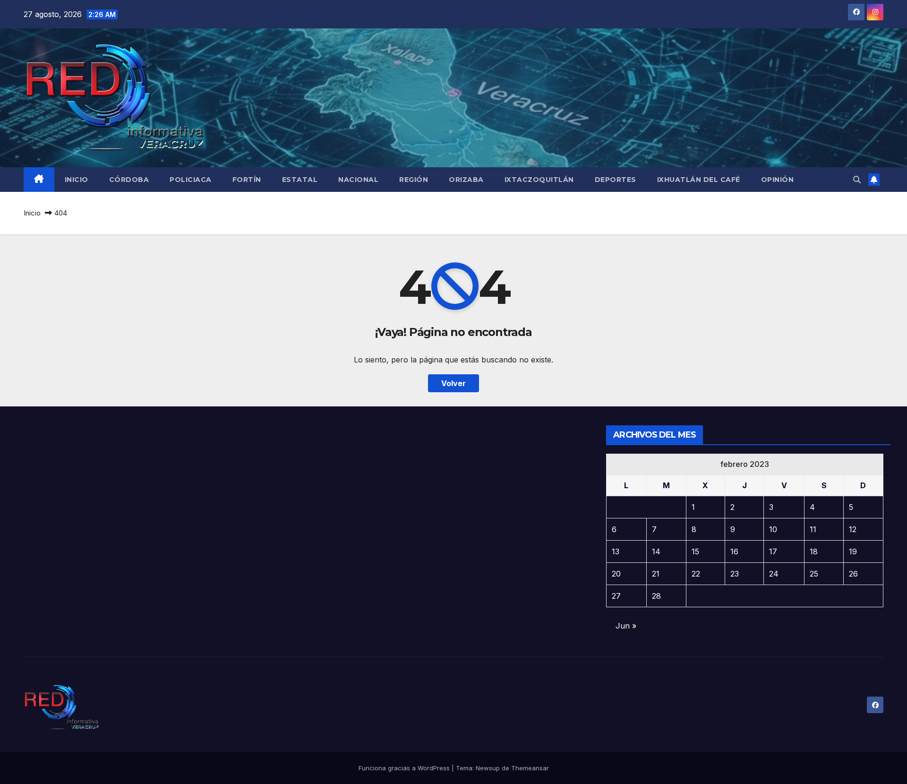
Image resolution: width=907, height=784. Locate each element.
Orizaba (466, 179)
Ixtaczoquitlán (539, 179)
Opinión (777, 179)
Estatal (300, 179)
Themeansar (530, 768)
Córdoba (129, 179)
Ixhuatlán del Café (698, 179)
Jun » (626, 625)
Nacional (358, 179)
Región (413, 179)
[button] (857, 179)
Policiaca (191, 179)
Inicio (76, 179)
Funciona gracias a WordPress (405, 768)
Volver (453, 383)
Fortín (246, 179)
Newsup (488, 768)
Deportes (615, 179)
